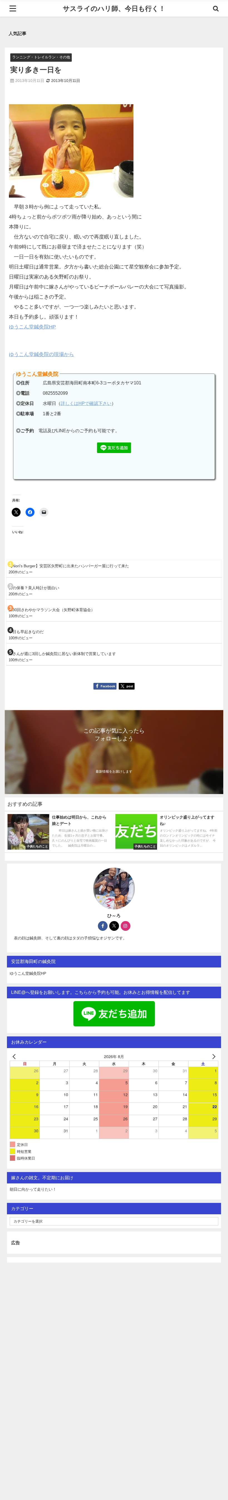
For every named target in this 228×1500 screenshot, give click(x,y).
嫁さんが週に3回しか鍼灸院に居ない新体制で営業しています (62, 654)
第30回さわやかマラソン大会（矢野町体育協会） (52, 610)
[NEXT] (213, 1056)
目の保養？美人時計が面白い (34, 588)
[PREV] (15, 1056)
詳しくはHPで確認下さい (86, 403)
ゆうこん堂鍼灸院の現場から (41, 354)
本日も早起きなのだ (26, 632)
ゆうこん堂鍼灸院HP (32, 326)
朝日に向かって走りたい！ (33, 1189)
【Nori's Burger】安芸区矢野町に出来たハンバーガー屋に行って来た (69, 566)
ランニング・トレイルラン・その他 (41, 57)
